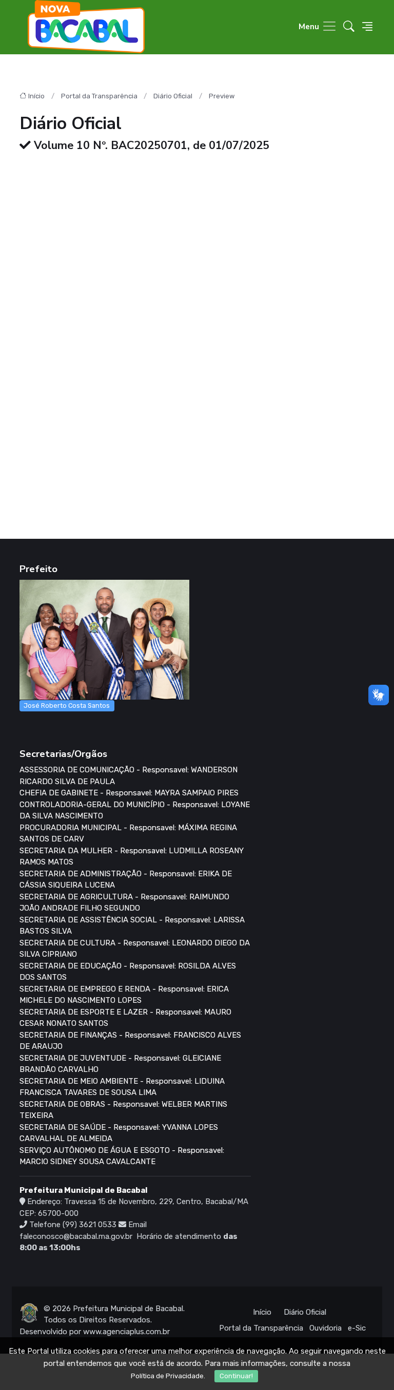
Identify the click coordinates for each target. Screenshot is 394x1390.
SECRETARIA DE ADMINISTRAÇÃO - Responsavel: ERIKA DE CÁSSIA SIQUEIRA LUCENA (125, 879)
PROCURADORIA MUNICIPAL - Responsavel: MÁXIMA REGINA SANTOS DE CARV (128, 833)
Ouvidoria (325, 1328)
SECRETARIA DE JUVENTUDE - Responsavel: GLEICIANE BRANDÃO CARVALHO (120, 1064)
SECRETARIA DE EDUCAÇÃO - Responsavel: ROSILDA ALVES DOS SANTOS (127, 971)
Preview (221, 96)
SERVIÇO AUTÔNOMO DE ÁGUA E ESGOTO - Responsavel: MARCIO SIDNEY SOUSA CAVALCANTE (121, 1156)
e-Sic (357, 1328)
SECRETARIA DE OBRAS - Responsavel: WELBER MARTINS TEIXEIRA (123, 1110)
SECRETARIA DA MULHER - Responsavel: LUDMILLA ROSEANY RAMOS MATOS (131, 856)
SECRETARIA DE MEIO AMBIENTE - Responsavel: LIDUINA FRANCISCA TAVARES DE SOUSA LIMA (122, 1087)
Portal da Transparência (99, 96)
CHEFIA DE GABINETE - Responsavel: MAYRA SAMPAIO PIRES (129, 792)
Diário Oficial (172, 96)
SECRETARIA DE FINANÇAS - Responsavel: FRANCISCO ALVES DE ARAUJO (130, 1040)
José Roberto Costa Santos (67, 705)
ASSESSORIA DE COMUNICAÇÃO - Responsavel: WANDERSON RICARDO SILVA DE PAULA (128, 775)
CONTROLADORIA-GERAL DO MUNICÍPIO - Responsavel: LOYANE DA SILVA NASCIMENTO (134, 810)
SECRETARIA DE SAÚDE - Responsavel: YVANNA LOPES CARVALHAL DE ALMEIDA (118, 1133)
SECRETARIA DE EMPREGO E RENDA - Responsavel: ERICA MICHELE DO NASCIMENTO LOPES (124, 994)
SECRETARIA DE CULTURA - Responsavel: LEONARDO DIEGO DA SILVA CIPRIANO (134, 948)
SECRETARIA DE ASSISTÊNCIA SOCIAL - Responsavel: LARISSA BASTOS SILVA (132, 925)
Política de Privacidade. (168, 1376)
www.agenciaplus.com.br (126, 1331)
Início (36, 96)
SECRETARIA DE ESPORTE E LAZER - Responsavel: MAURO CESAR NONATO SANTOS (125, 1017)
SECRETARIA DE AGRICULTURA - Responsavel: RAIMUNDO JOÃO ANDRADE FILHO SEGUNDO (124, 902)
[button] (349, 27)
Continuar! (236, 1376)
